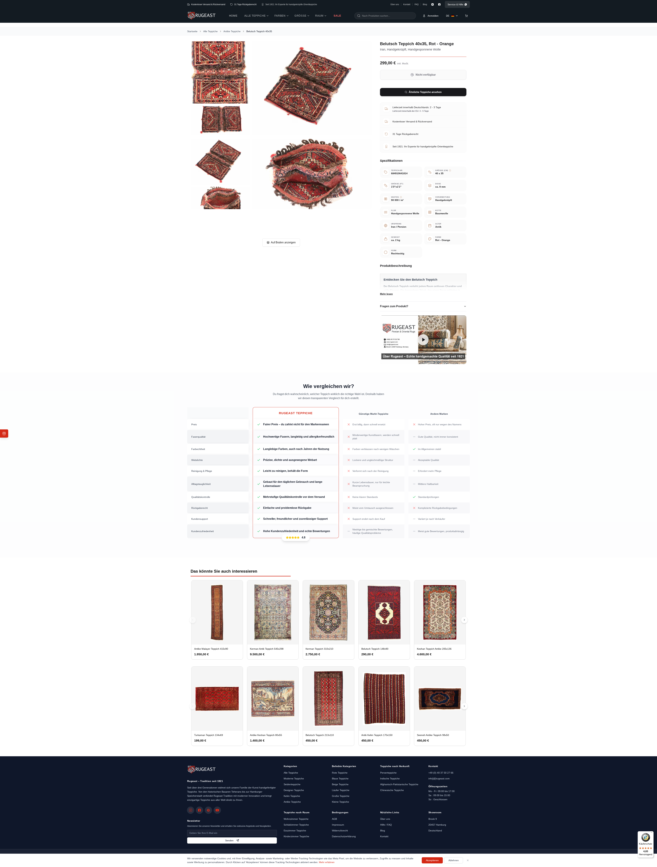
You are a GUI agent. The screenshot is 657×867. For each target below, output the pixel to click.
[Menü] (651, 833)
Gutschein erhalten (290, 450)
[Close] (401, 399)
